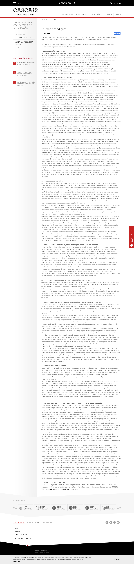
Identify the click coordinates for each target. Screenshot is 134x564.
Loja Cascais (107, 14)
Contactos (47, 522)
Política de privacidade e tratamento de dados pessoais (24, 43)
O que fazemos (81, 14)
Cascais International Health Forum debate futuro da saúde (24, 73)
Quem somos (20, 34)
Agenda (118, 14)
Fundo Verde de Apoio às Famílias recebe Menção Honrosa (26, 83)
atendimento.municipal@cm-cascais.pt (62, 489)
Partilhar (117, 33)
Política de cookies (22, 48)
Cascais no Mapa (33, 522)
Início (42, 19)
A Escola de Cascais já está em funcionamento (26, 63)
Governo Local (67, 14)
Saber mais (17, 561)
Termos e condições (23, 37)
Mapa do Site (19, 522)
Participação (95, 14)
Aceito (117, 559)
